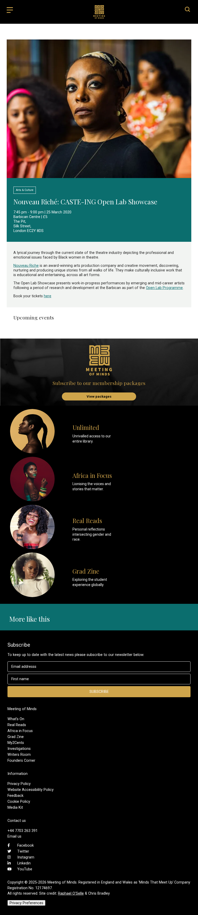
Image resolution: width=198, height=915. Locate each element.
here (47, 296)
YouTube (24, 869)
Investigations (19, 749)
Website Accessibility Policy (30, 790)
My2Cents (15, 743)
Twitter (23, 851)
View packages (99, 396)
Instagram (25, 857)
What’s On (15, 719)
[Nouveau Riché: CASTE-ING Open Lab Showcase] (99, 175)
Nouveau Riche (26, 265)
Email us (14, 836)
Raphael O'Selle (71, 893)
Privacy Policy (19, 784)
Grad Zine (15, 737)
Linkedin (24, 863)
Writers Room (19, 754)
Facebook (25, 845)
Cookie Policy (18, 801)
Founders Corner (21, 760)
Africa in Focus (20, 731)
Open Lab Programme (164, 288)
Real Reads (16, 725)
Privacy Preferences (26, 903)
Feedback (15, 795)
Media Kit (15, 807)
